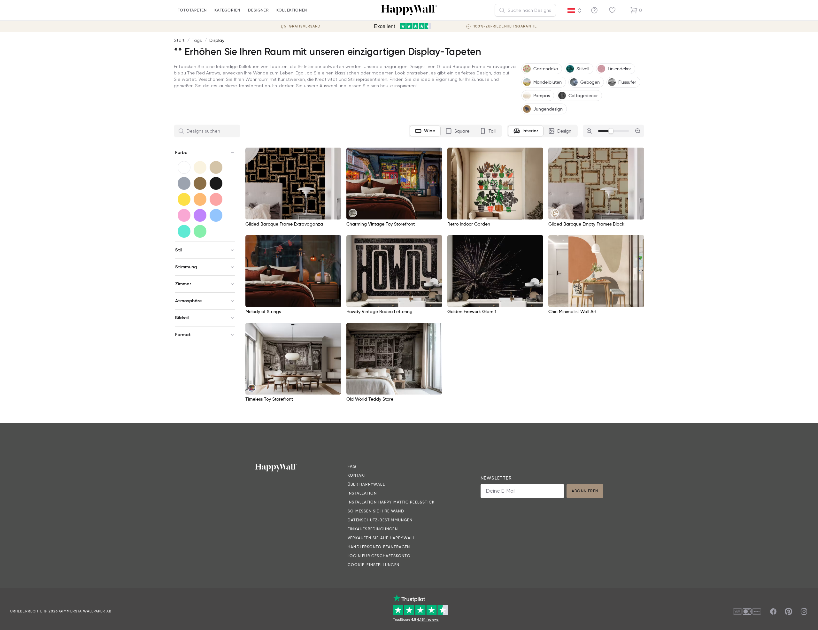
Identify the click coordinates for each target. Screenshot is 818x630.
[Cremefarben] (200, 167)
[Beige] (216, 167)
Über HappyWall (366, 484)
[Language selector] (574, 10)
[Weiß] (184, 167)
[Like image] (334, 154)
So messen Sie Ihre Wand (376, 511)
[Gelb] (184, 199)
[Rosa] (184, 215)
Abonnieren (585, 490)
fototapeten (192, 10)
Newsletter (496, 478)
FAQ (352, 466)
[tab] (425, 131)
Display (216, 40)
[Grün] (200, 231)
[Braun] (200, 183)
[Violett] (200, 215)
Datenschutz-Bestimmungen (380, 520)
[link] (353, 213)
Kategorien (227, 10)
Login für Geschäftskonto (379, 555)
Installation (362, 493)
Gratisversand (304, 26)
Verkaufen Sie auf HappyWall (381, 537)
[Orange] (200, 199)
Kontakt (357, 475)
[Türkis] (184, 231)
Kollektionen (291, 10)
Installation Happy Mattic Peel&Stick (391, 502)
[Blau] (216, 215)
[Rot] (216, 199)
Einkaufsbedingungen (373, 528)
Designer (258, 10)
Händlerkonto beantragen (379, 546)
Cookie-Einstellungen (373, 564)
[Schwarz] (216, 183)
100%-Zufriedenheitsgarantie (505, 26)
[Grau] (184, 183)
